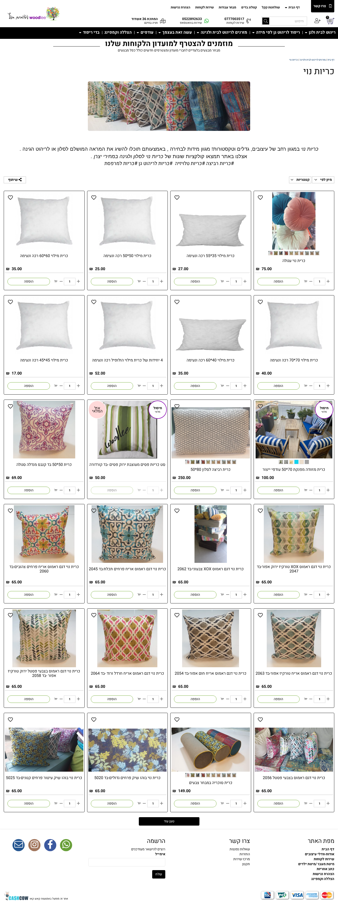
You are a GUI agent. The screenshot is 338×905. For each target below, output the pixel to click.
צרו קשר (320, 6)
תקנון (246, 864)
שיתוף (13, 179)
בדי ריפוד (90, 32)
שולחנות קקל (271, 7)
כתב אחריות (325, 869)
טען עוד (169, 821)
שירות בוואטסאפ (191, 23)
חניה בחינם (151, 23)
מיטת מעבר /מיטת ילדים (316, 864)
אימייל (160, 854)
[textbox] (169, 155)
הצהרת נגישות (180, 7)
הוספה (278, 281)
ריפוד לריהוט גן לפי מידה (277, 32)
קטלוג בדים (249, 7)
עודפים (146, 32)
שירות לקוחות (204, 7)
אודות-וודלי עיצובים (319, 854)
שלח (158, 874)
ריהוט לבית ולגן (322, 32)
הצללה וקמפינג (118, 32)
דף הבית (294, 7)
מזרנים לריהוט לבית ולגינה (223, 32)
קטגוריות (303, 179)
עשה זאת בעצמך (176, 32)
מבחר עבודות (227, 7)
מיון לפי (325, 179)
